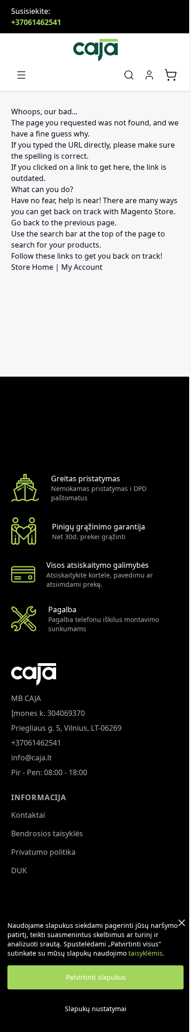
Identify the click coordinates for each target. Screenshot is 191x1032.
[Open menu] (21, 75)
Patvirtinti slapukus (96, 977)
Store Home (32, 267)
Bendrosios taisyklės (47, 833)
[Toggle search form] (129, 75)
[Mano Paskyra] (149, 75)
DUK (19, 870)
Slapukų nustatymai (96, 1008)
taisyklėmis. (146, 953)
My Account (81, 267)
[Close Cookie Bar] (181, 922)
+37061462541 (36, 22)
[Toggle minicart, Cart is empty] (170, 75)
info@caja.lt (31, 757)
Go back (25, 223)
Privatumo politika (43, 852)
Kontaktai (28, 815)
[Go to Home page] (95, 50)
